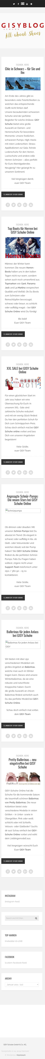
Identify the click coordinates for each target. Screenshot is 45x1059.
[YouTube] (27, 3)
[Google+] (31, 3)
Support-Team (12, 567)
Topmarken (10, 283)
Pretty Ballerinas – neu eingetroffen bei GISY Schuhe (22, 763)
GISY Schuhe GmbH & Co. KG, (15, 1045)
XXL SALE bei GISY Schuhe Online (22, 370)
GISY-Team (25, 714)
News (26, 64)
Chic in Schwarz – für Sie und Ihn (22, 70)
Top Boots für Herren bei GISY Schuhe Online (22, 230)
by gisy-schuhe (18, 194)
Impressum (21, 1055)
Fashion (19, 64)
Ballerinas (30, 667)
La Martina (20, 287)
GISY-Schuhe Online (27, 551)
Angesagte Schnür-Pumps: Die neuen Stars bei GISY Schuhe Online (22, 500)
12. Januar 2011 (8, 194)
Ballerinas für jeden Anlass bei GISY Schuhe (22, 633)
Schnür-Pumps (21, 531)
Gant (23, 283)
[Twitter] (14, 3)
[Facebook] (18, 3)
